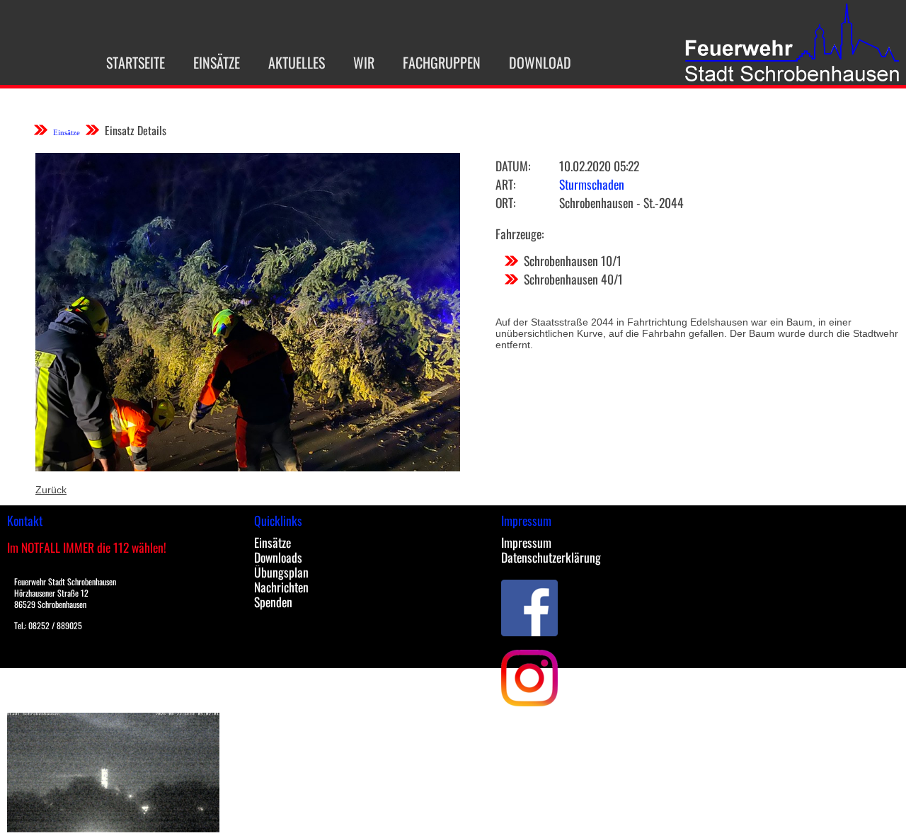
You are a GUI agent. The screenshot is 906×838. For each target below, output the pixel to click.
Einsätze (216, 62)
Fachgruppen (442, 62)
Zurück (51, 489)
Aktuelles (296, 62)
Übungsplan (281, 572)
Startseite (135, 62)
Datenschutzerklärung (551, 557)
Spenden (273, 601)
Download (540, 62)
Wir (363, 62)
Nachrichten (281, 587)
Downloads (278, 557)
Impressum (526, 542)
